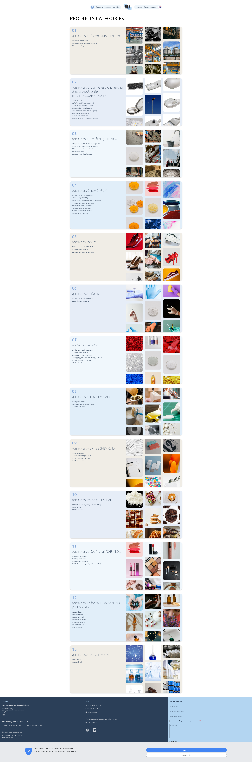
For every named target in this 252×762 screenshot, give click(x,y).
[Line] (96, 731)
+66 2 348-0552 (92, 705)
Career (146, 7)
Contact (153, 7)
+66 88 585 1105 (92, 709)
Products (107, 7)
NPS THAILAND (127, 7)
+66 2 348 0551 (92, 712)
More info (73, 751)
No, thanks (186, 755)
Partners (139, 7)
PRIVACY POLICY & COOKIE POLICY (13, 732)
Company (99, 7)
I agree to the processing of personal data (185, 721)
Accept (186, 750)
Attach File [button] (173, 741)
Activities (116, 7)
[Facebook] (89, 731)
